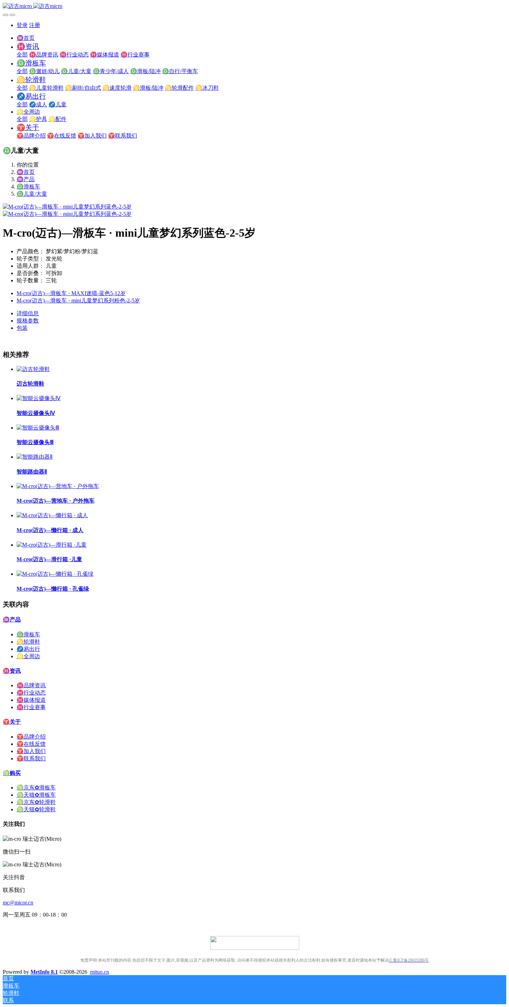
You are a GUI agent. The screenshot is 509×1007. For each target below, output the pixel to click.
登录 (22, 25)
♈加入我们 (31, 751)
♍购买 (12, 773)
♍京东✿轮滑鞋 (36, 802)
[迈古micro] (254, 6)
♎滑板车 (28, 186)
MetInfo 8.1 (44, 972)
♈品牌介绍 (31, 737)
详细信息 (28, 313)
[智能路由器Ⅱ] (35, 457)
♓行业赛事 (31, 707)
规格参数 (28, 321)
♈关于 (12, 722)
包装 (22, 328)
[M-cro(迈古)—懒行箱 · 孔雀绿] (55, 574)
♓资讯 (12, 671)
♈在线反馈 (31, 744)
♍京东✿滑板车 (36, 787)
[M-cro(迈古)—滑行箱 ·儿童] (52, 545)
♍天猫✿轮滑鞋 (36, 809)
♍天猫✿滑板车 (36, 795)
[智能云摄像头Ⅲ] (38, 428)
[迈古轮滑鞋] (33, 369)
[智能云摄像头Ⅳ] (39, 398)
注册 (34, 25)
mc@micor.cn (18, 903)
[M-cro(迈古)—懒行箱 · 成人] (52, 515)
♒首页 (26, 38)
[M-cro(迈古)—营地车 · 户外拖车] (58, 486)
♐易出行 (28, 649)
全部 (22, 55)
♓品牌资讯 (31, 685)
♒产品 (26, 179)
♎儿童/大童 (32, 194)
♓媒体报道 (31, 700)
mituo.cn (99, 972)
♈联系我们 (31, 758)
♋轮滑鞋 (28, 642)
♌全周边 (28, 656)
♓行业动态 (31, 693)
